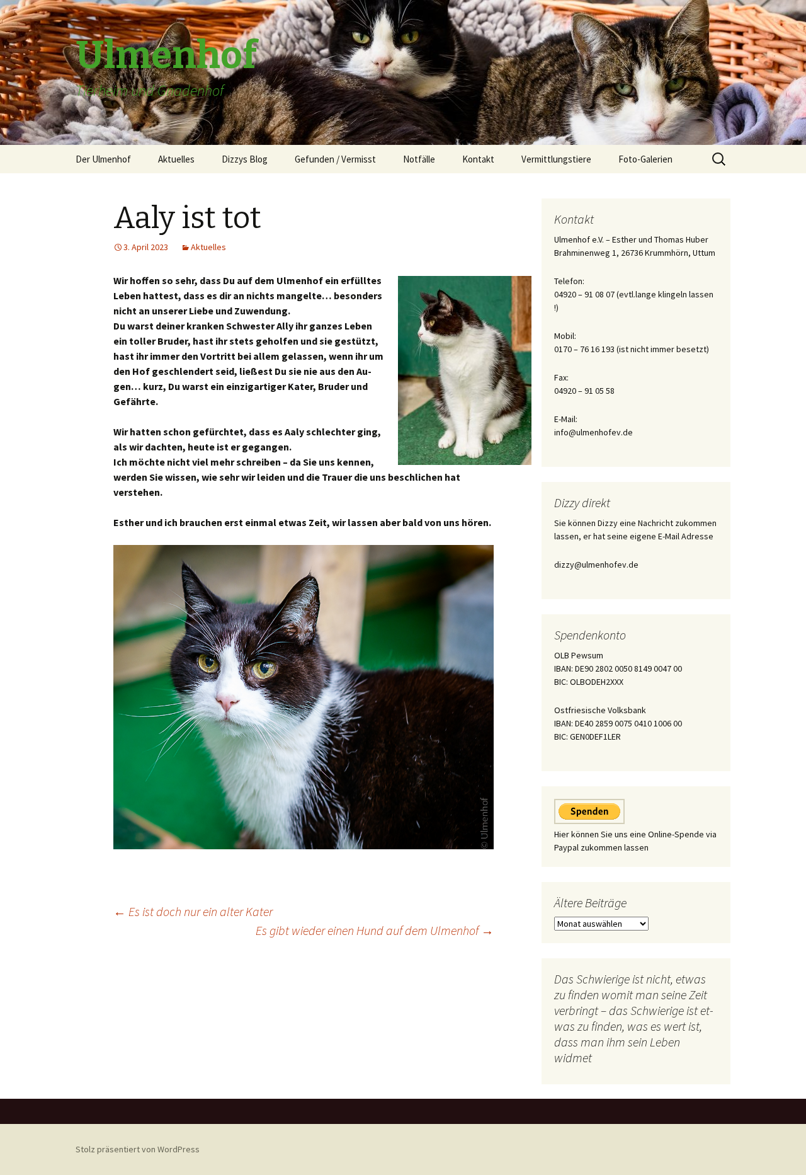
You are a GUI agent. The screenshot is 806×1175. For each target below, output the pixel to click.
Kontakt (478, 159)
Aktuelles (176, 159)
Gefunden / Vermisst (335, 159)
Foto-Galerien (645, 159)
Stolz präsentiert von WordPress (138, 1149)
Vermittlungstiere (556, 159)
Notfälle (419, 159)
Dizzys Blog (245, 159)
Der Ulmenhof (103, 159)
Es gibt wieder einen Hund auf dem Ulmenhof (375, 930)
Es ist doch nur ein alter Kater (193, 911)
